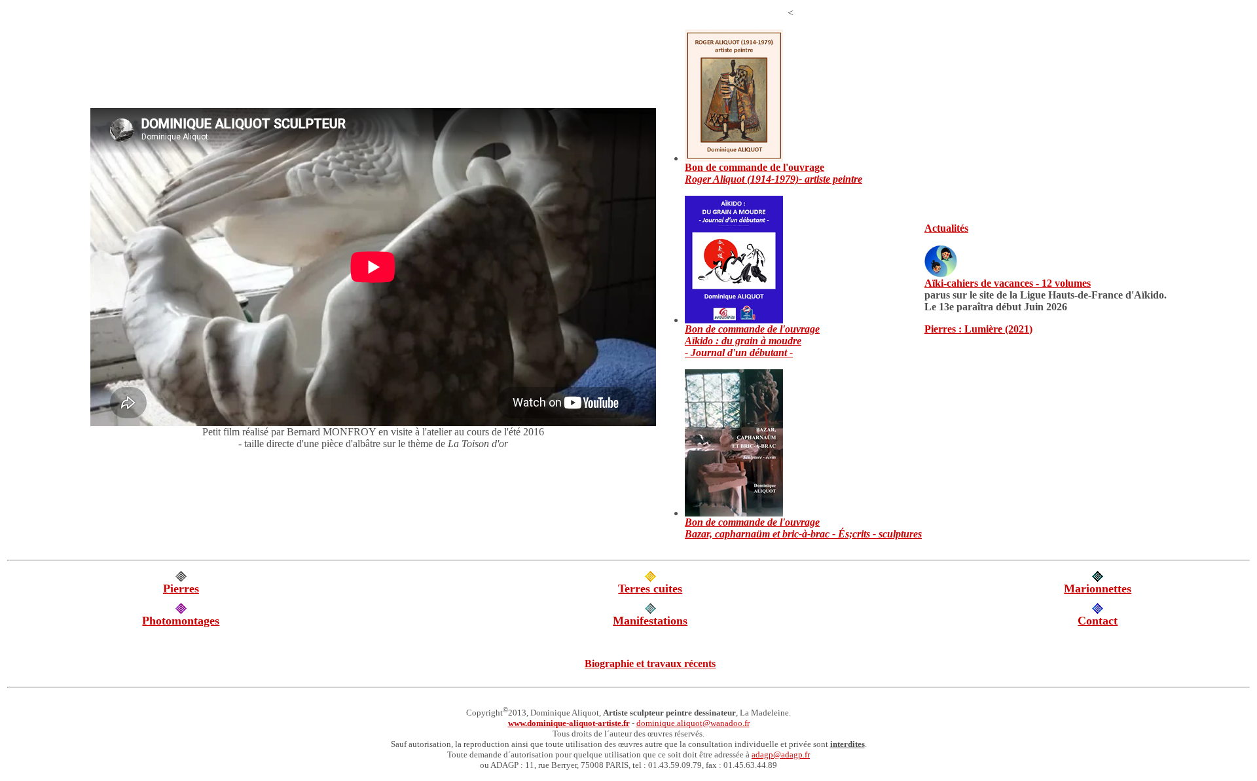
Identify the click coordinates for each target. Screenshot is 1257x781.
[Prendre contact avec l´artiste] (1097, 610)
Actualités (946, 228)
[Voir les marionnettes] (1097, 578)
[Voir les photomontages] (181, 610)
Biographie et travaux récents (650, 663)
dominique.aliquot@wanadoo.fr (693, 723)
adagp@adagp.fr (781, 754)
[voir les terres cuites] (650, 578)
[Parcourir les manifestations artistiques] (650, 610)
